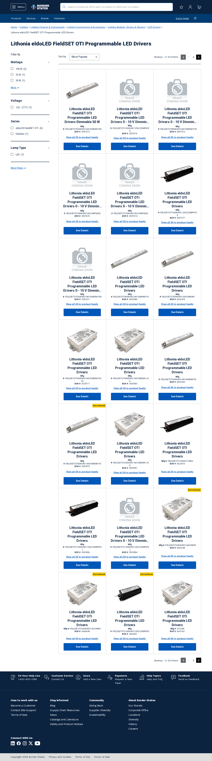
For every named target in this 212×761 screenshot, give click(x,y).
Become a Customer (23, 705)
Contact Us (58, 679)
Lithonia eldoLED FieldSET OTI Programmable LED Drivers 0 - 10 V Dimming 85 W (177, 115)
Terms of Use (82, 757)
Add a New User (92, 679)
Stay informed (59, 700)
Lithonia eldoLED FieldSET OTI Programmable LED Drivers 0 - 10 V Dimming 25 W (130, 199)
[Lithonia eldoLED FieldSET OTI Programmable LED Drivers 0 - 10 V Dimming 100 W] (129, 90)
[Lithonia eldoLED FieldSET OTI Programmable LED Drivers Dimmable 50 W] (82, 90)
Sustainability (97, 714)
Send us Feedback (188, 679)
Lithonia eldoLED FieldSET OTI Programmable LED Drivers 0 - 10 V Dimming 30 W (82, 284)
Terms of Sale (19, 714)
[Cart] (198, 7)
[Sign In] (189, 7)
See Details (82, 146)
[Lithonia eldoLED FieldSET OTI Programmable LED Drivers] (177, 174)
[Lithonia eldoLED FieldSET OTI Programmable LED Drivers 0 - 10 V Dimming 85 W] (177, 90)
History (133, 724)
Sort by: (62, 56)
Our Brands (135, 705)
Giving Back (96, 705)
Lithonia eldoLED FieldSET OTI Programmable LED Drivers (177, 199)
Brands (45, 18)
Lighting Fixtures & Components (47, 27)
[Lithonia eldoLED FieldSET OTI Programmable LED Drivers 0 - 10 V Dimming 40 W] (82, 174)
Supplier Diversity (99, 710)
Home (14, 27)
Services (31, 18)
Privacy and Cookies (60, 757)
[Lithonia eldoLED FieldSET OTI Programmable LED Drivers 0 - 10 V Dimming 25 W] (129, 174)
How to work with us (24, 700)
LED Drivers (154, 27)
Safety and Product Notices (66, 724)
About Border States (142, 700)
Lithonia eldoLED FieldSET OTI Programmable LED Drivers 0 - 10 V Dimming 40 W (82, 199)
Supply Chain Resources (64, 710)
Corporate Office (138, 710)
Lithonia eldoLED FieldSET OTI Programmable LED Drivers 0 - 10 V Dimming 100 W (130, 115)
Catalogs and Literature (64, 719)
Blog (52, 705)
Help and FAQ (154, 679)
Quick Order (182, 18)
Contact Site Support (23, 710)
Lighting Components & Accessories (86, 27)
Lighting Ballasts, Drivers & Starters (126, 27)
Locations (134, 714)
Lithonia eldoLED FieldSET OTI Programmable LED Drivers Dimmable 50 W (82, 115)
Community (96, 700)
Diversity (134, 719)
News (53, 714)
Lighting (24, 27)
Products (16, 18)
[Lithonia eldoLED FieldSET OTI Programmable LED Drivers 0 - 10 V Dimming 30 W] (82, 259)
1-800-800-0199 (27, 679)
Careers (133, 728)
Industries (59, 18)
